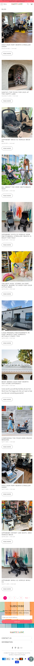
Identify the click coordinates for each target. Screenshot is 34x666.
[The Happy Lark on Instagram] (18, 647)
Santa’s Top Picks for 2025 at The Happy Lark (15, 93)
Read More (7, 53)
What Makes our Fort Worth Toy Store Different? (15, 382)
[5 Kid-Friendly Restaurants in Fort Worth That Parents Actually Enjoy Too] (17, 315)
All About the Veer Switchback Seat (16, 188)
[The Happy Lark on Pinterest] (15, 647)
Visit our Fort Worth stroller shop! (16, 486)
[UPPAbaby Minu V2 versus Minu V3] (17, 563)
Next (26, 598)
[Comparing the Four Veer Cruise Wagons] (17, 421)
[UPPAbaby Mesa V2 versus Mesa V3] (17, 122)
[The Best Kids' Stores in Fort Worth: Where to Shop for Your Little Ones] (17, 266)
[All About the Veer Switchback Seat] (17, 170)
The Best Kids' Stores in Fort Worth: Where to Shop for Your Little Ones (17, 285)
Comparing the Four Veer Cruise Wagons (17, 439)
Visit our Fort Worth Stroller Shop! (16, 45)
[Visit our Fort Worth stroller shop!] (17, 468)
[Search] (27, 4)
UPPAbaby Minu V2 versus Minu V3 (16, 581)
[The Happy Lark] (17, 4)
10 (21, 598)
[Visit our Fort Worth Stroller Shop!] (17, 27)
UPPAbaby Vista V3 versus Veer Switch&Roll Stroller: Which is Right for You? (16, 236)
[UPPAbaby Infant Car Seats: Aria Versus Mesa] (17, 516)
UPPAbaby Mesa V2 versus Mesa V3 (16, 140)
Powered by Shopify (19, 654)
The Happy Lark (12, 653)
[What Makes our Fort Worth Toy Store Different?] (17, 364)
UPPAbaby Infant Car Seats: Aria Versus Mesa (17, 534)
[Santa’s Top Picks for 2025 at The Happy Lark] (17, 75)
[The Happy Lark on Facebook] (12, 647)
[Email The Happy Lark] (21, 647)
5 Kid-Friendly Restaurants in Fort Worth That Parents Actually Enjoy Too (16, 334)
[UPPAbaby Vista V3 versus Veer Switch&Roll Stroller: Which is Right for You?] (17, 217)
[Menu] (1, 4)
